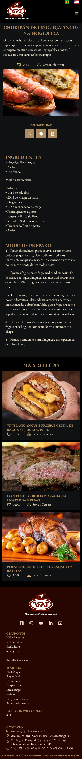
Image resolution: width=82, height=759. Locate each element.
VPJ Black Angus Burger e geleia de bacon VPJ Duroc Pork (40, 427)
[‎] (41, 655)
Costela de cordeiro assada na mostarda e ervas (36, 498)
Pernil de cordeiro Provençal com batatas (40, 569)
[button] (29, 133)
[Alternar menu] (77, 13)
